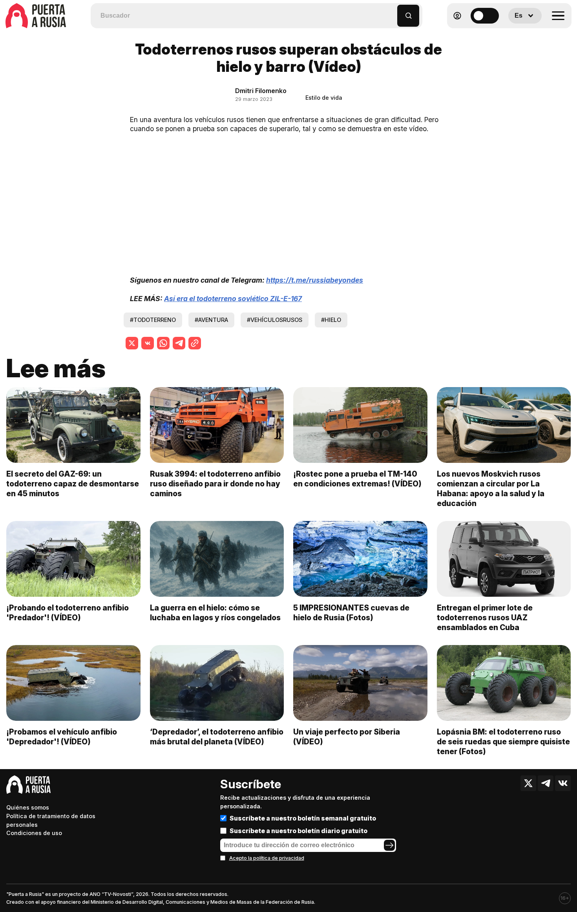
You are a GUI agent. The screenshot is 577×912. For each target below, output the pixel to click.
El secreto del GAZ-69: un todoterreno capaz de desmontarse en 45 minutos (72, 483)
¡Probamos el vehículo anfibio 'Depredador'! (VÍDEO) (61, 736)
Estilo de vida (323, 97)
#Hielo (331, 319)
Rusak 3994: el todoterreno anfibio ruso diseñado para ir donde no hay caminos (215, 483)
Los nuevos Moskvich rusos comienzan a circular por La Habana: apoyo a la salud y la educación (490, 488)
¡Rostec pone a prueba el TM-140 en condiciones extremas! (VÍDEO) (357, 478)
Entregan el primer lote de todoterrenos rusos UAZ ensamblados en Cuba (485, 617)
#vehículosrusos (274, 319)
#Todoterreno (153, 319)
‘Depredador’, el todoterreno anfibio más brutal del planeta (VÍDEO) (216, 736)
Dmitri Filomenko (261, 91)
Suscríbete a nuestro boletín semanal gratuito (303, 818)
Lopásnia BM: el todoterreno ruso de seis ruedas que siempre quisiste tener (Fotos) (503, 741)
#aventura (211, 319)
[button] (391, 12)
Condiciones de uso (34, 833)
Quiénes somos (27, 807)
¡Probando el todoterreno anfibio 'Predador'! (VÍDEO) (67, 612)
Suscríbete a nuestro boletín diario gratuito (298, 831)
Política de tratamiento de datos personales (50, 820)
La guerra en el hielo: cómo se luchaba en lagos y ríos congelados (215, 612)
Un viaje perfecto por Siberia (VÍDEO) (346, 736)
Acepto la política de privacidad (266, 858)
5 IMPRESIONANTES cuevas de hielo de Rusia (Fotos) (351, 612)
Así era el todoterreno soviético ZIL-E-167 (233, 298)
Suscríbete (250, 784)
